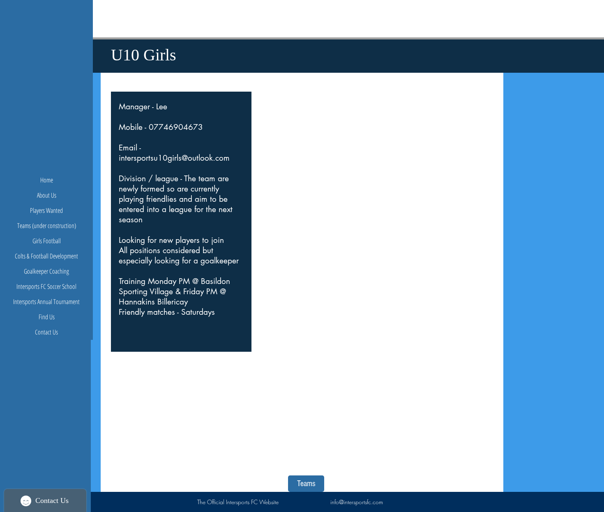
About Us (46, 195)
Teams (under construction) (46, 225)
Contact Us (46, 332)
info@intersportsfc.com (356, 502)
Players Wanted (46, 210)
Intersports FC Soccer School (46, 286)
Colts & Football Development (46, 256)
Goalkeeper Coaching (46, 271)
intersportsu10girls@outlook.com (174, 158)
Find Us (47, 316)
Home (46, 180)
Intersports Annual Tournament (46, 301)
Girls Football (46, 240)
